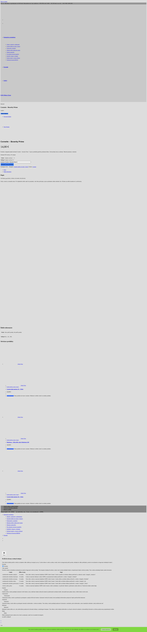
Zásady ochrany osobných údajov (11, 506)
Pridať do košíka (7, 164)
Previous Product (7, 116)
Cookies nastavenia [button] (106, 629)
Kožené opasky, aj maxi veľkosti (14, 531)
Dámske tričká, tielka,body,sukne (15, 522)
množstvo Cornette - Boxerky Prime (8, 162)
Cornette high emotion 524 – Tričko (15, 496)
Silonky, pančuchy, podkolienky (14, 516)
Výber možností (10, 395)
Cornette (34, 166)
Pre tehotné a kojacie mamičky (14, 527)
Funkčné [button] (4, 588)
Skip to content (4, 1)
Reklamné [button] (4, 605)
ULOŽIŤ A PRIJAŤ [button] (6, 617)
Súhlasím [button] (115, 629)
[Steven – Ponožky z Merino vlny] (7, 135)
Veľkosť (2, 160)
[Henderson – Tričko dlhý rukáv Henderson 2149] (7, 125)
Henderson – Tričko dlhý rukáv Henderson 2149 (18, 442)
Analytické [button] (4, 599)
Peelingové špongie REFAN (13, 533)
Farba (2, 158)
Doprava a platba (7, 509)
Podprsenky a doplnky (12, 520)
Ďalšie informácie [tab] (7, 171)
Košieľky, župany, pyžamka (13, 529)
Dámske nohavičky (11, 525)
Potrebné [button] (4, 564)
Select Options (4, 113)
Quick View (20, 364)
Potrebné (6, 566)
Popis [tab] (5, 169)
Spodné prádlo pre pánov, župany (21, 166)
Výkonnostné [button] (5, 593)
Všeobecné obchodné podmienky (11, 507)
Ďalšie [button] (3, 611)
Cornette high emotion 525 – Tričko (15, 389)
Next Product (6, 127)
